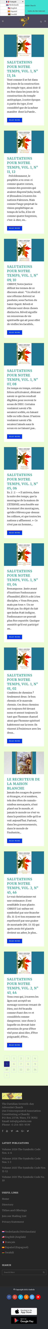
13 (28, 1069)
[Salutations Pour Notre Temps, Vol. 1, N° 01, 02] (24, 658)
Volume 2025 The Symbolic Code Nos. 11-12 (24, 1169)
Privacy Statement (13, 1221)
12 (21, 1069)
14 (35, 1069)
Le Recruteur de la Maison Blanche (23, 783)
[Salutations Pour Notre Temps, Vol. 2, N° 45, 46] (24, 862)
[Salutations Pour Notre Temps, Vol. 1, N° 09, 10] (24, 250)
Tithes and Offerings (14, 1210)
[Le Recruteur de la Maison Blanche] (24, 763)
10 (6, 1069)
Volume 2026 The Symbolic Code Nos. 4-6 (21, 1151)
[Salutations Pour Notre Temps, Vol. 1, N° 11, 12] (24, 142)
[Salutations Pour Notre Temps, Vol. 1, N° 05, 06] (24, 458)
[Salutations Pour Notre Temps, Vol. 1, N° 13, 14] (24, 46)
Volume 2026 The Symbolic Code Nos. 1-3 (21, 1160)
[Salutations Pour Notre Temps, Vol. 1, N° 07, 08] (24, 354)
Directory (7, 1204)
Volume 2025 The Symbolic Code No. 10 (23, 1178)
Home (5, 1198)
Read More (14, 120)
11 (14, 1069)
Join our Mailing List (14, 1216)
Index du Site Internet (36, 11)
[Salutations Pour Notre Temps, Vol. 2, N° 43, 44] (24, 963)
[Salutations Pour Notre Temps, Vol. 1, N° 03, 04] (24, 554)
